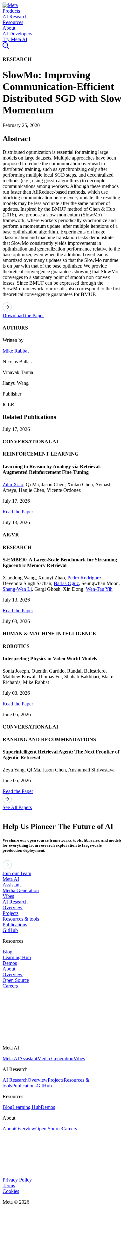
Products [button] (11, 11)
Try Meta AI (15, 39)
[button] (10, 5)
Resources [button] (13, 22)
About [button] (9, 28)
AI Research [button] (15, 16)
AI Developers (17, 33)
